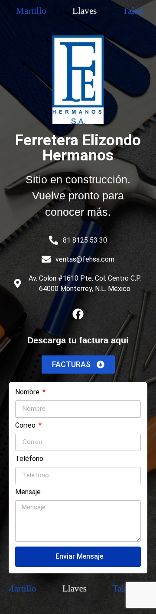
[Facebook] (78, 314)
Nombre (28, 392)
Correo (26, 425)
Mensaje (28, 492)
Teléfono (29, 459)
